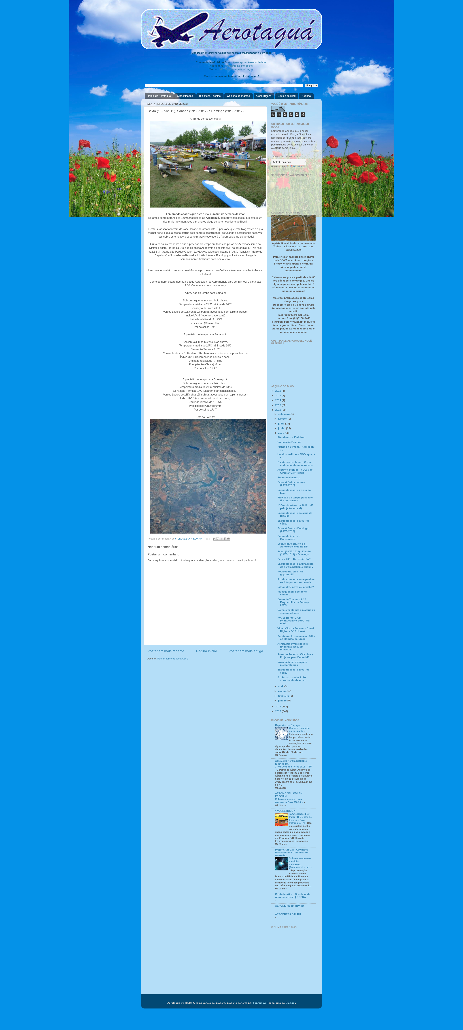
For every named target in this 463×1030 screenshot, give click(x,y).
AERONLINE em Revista (289, 905)
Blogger (290, 1003)
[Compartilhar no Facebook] (225, 539)
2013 (278, 405)
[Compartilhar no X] (221, 539)
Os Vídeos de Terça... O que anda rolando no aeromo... (295, 463)
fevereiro (284, 696)
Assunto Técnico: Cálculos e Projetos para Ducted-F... (295, 656)
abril (281, 686)
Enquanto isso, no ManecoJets (288, 537)
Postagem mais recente (165, 651)
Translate (298, 166)
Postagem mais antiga (245, 651)
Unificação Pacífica (289, 442)
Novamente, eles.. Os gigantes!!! (290, 573)
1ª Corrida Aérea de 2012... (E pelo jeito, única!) (295, 507)
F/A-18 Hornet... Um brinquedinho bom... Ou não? (293, 620)
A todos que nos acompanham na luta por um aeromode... (296, 580)
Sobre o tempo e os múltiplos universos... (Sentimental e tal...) (300, 863)
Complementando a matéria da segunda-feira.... (296, 611)
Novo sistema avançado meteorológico (292, 663)
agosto (283, 418)
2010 (278, 711)
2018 (278, 391)
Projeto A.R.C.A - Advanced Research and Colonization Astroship (292, 852)
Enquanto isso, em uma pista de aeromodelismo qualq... (295, 565)
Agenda (306, 95)
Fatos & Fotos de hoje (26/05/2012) (291, 484)
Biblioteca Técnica (210, 95)
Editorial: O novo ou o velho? (295, 587)
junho (282, 428)
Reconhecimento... (289, 477)
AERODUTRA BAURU (288, 914)
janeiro (282, 700)
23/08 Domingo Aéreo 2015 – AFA (293, 766)
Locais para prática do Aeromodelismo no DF (292, 545)
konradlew (259, 1003)
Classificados (185, 95)
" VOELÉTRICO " (285, 811)
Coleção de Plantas (238, 95)
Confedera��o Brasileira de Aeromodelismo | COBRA (292, 895)
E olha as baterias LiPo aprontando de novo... (292, 679)
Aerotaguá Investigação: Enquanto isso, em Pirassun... (292, 646)
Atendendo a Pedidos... (291, 437)
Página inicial (206, 651)
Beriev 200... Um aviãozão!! (294, 559)
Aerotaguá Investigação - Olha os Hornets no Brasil (296, 637)
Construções (263, 95)
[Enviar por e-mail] (214, 539)
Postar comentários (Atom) (172, 658)
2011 (278, 706)
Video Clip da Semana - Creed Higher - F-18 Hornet (295, 630)
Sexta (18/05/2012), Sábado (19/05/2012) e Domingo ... (294, 553)
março (282, 691)
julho (281, 423)
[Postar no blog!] (218, 539)
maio (281, 433)
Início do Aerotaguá (159, 95)
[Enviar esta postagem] (208, 538)
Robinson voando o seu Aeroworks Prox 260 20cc (289, 801)
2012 (278, 410)
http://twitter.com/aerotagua (236, 69)
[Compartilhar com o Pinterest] (228, 539)
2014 (278, 400)
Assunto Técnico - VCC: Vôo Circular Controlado (295, 471)
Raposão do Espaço (287, 725)
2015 (278, 395)
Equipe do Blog (287, 95)
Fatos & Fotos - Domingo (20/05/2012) (293, 530)
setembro (284, 414)
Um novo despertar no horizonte (299, 730)
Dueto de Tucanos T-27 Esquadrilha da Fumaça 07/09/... (293, 602)
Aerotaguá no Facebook (238, 65)
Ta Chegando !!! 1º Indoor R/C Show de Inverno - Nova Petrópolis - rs (300, 818)
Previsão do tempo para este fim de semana (295, 499)
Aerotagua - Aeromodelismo (250, 62)
